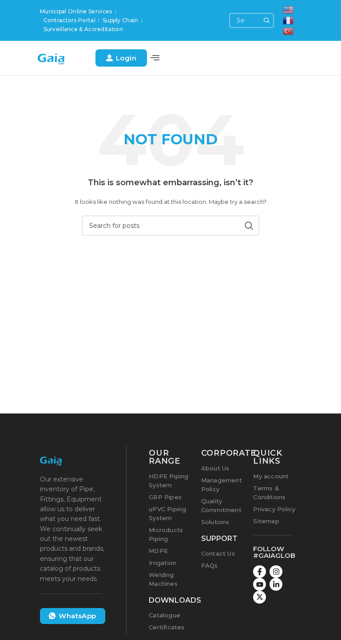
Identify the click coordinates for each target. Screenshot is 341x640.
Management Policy (221, 485)
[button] (155, 58)
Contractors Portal (69, 20)
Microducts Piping (166, 534)
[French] (288, 19)
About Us (215, 468)
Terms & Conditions (269, 493)
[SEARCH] (266, 20)
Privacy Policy (274, 509)
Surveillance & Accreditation (83, 29)
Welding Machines (163, 579)
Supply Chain (121, 20)
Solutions (215, 521)
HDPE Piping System (168, 481)
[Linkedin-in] (276, 584)
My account (271, 476)
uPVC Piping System (167, 513)
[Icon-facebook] (259, 571)
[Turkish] (288, 30)
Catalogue (164, 615)
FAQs (209, 565)
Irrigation (162, 562)
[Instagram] (276, 571)
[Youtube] (259, 584)
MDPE (158, 550)
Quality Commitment (221, 505)
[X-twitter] (259, 597)
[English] (288, 9)
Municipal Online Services (76, 11)
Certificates (166, 627)
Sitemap (266, 521)
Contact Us (218, 553)
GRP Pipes (165, 497)
